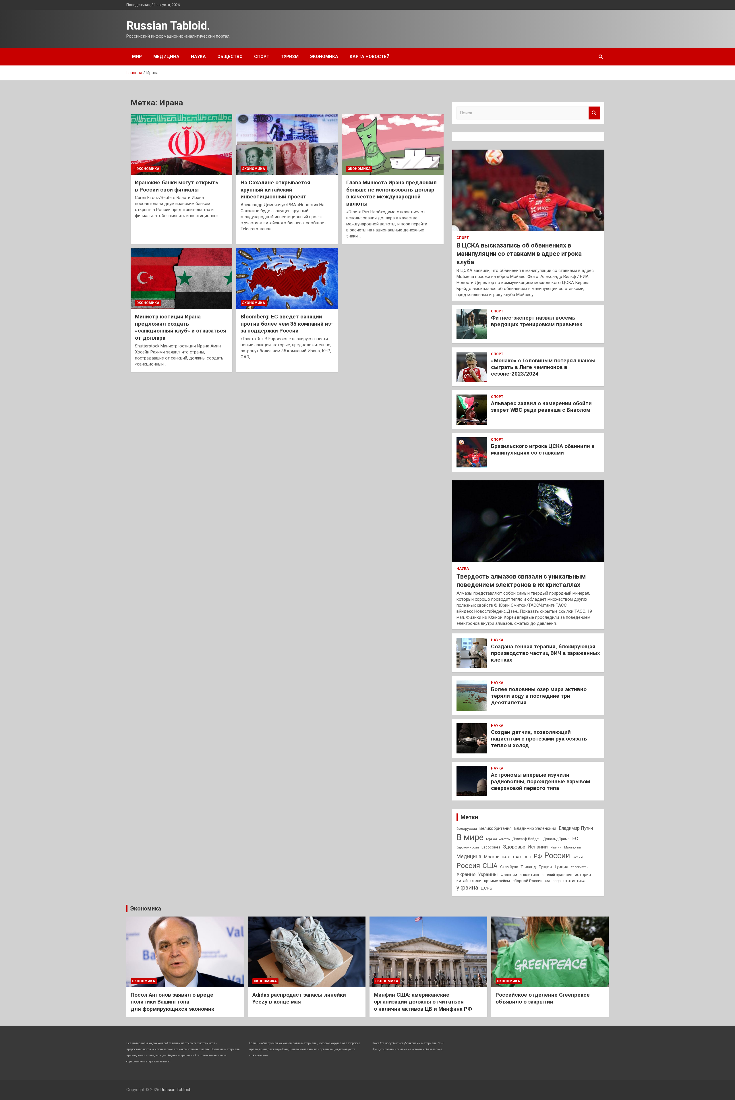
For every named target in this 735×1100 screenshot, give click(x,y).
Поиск (594, 113)
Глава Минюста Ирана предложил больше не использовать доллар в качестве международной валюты (391, 193)
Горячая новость (498, 839)
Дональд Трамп (556, 839)
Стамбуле (509, 866)
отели (475, 880)
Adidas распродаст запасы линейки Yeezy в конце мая (299, 998)
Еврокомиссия (468, 847)
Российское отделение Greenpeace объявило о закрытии (543, 998)
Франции (508, 874)
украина (467, 887)
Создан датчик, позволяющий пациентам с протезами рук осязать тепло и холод (539, 739)
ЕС (575, 838)
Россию (577, 857)
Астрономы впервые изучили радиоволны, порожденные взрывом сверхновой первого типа (540, 781)
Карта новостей (370, 56)
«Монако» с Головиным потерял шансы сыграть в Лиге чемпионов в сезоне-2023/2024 (543, 367)
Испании (538, 847)
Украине (466, 874)
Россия (468, 866)
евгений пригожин (556, 875)
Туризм (290, 56)
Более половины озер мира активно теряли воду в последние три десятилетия (539, 696)
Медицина (166, 56)
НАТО (506, 857)
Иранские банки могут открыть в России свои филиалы (176, 186)
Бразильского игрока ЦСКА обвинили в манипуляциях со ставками (543, 449)
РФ (538, 856)
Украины (488, 874)
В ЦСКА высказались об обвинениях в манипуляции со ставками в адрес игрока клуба (519, 253)
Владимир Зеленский (535, 828)
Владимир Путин (576, 828)
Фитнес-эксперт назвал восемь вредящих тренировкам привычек (536, 321)
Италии (556, 847)
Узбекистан (580, 867)
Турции (545, 866)
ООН (527, 857)
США (490, 866)
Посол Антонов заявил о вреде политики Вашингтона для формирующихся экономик (172, 1001)
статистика (574, 880)
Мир (137, 56)
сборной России (527, 880)
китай (462, 880)
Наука (198, 56)
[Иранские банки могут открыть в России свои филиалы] (181, 144)
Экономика (324, 56)
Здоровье (514, 847)
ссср (556, 881)
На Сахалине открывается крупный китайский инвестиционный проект (275, 189)
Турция (561, 866)
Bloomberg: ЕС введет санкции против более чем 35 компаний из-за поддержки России (287, 323)
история (583, 874)
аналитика (529, 874)
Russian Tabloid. (168, 25)
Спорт (261, 56)
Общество (230, 56)
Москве (491, 856)
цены (487, 887)
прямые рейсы (497, 881)
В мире (470, 837)
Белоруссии (467, 829)
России (557, 855)
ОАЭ (517, 857)
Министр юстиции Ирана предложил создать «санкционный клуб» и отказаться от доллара (180, 327)
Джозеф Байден (526, 839)
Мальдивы (572, 847)
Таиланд (528, 866)
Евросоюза (490, 847)
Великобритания (495, 828)
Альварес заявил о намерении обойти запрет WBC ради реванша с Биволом (541, 406)
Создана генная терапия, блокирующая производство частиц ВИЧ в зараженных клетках (545, 653)
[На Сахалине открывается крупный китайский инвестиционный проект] (287, 144)
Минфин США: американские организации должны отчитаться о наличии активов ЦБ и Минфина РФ (423, 1001)
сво (547, 881)
